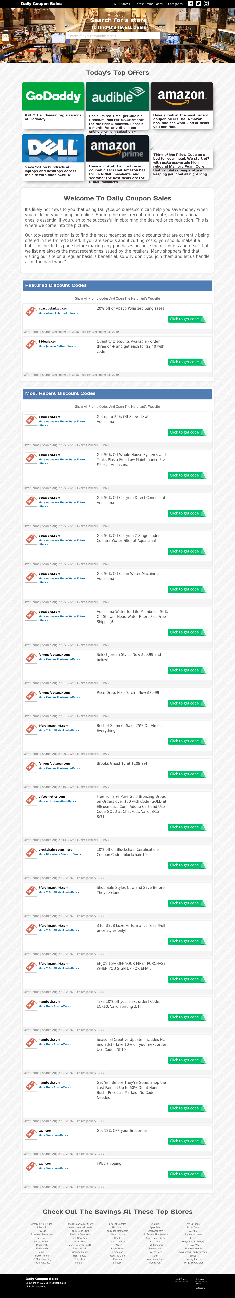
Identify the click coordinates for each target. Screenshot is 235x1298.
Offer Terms (31, 332)
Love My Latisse (193, 1259)
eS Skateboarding (42, 1259)
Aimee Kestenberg (155, 1238)
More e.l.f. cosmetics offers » (57, 801)
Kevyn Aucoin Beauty (193, 1241)
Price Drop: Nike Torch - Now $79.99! (129, 692)
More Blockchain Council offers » (60, 854)
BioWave (117, 1245)
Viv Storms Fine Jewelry (155, 1234)
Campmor (117, 1252)
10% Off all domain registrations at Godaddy (53, 117)
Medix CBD (42, 1248)
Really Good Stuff (80, 1231)
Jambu (42, 1252)
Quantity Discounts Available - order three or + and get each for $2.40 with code (130, 346)
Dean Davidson (117, 1241)
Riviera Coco (155, 1252)
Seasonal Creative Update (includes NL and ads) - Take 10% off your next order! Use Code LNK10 (132, 1044)
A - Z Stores (122, 4)
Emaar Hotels (80, 1248)
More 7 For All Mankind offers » (59, 730)
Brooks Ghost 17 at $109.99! (122, 763)
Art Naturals (193, 1224)
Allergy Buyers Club (193, 1262)
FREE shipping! (110, 1163)
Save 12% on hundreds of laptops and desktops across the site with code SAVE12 (50, 171)
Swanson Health (193, 1248)
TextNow (41, 1238)
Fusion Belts (79, 1241)
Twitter (198, 1283)
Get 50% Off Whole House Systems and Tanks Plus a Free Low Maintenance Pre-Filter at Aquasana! (131, 459)
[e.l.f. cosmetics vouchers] (31, 799)
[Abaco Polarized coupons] (31, 311)
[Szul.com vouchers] (31, 1134)
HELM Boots (79, 1255)
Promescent (155, 1248)
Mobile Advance (42, 1262)
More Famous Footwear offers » (59, 659)
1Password (117, 1227)
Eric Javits (155, 1241)
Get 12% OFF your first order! (123, 1130)
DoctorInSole (42, 1255)
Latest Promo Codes (149, 4)
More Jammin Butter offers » (57, 346)
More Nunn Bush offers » (55, 1006)
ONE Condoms (155, 1245)
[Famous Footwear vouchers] (31, 658)
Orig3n (117, 1238)
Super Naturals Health (79, 1245)
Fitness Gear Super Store (79, 1224)
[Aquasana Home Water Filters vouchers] (31, 420)
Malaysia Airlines (155, 1259)
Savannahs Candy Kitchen (193, 1252)
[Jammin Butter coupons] (31, 344)
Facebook (200, 1279)
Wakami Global (80, 1252)
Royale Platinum (193, 1234)
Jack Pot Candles (117, 1224)
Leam (193, 1238)
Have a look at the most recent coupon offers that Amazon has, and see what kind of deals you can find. (181, 121)
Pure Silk (79, 1262)
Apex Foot (155, 1227)
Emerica (117, 1259)
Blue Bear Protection (42, 1234)
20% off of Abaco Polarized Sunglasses (130, 308)
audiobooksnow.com (117, 1231)
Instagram (200, 1288)
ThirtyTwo (80, 1259)
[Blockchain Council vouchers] (31, 853)
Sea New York (80, 1238)
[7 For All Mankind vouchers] (31, 729)
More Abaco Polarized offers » (58, 313)
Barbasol (117, 1262)
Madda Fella (155, 1262)
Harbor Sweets (42, 1241)
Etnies (193, 1255)
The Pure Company (80, 1234)
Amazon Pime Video (41, 1224)
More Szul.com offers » (53, 1135)
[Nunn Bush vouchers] (31, 1005)
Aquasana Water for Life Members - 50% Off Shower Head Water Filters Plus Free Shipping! (132, 616)
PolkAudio (42, 1227)
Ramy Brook (117, 1248)
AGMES (193, 1231)
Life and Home (117, 1234)
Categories (175, 4)
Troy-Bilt (42, 1231)
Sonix (155, 1255)
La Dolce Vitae (193, 1245)
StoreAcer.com (155, 1231)
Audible (155, 1224)
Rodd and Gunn (117, 1255)
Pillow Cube (193, 1227)
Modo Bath (42, 1245)
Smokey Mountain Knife (79, 1227)
